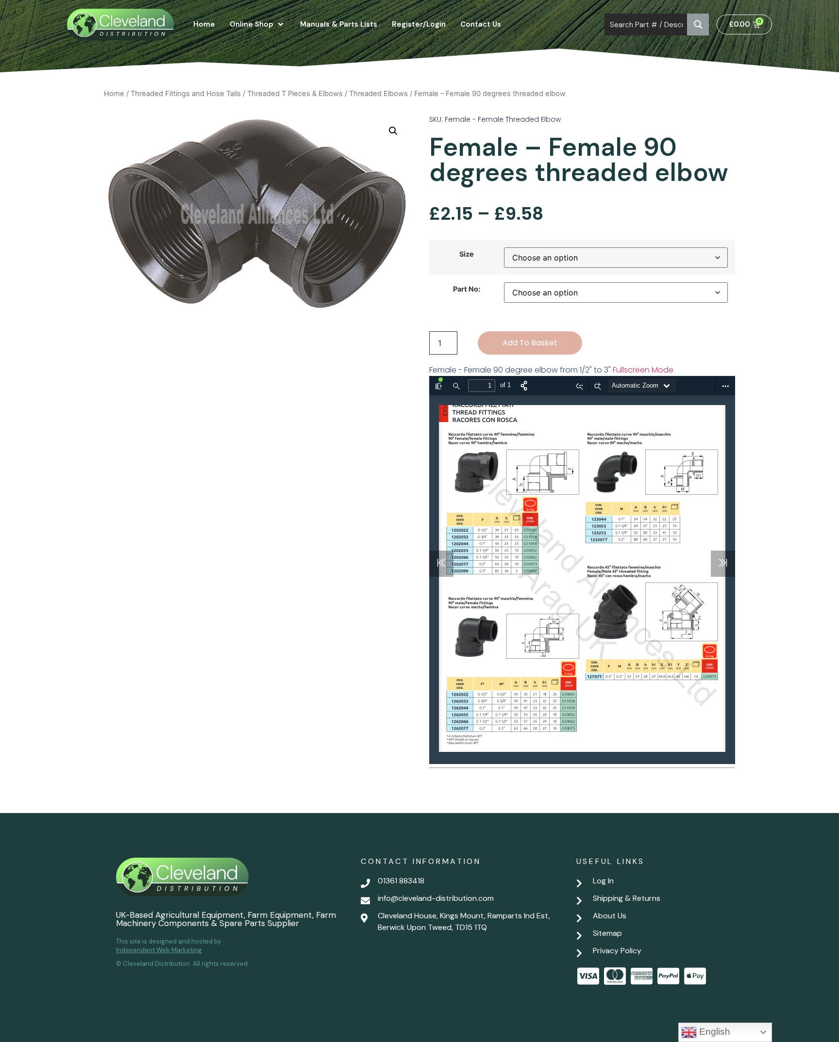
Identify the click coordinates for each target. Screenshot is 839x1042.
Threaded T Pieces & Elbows (295, 93)
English (713, 1031)
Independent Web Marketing (159, 950)
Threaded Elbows (378, 93)
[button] (393, 131)
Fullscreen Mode (643, 369)
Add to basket (530, 342)
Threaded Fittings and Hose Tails (186, 93)
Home (114, 93)
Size (466, 254)
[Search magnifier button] (698, 24)
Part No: (466, 289)
